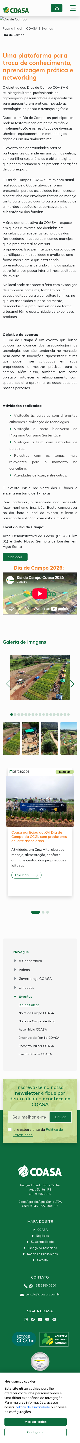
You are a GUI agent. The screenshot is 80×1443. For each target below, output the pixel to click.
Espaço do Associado (42, 1248)
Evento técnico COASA (35, 1054)
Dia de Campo (13, 35)
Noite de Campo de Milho (37, 1021)
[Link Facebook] (33, 1319)
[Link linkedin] (40, 1319)
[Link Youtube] (47, 1319)
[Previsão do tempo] (56, 8)
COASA (31, 28)
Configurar (35, 1432)
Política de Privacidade (32, 1407)
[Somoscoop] (24, 1339)
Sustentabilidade (42, 1241)
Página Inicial (12, 28)
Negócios (42, 1235)
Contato (42, 1260)
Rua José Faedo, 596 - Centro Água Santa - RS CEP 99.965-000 (40, 1189)
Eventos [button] (25, 996)
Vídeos (24, 969)
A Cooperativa (30, 961)
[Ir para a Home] (16, 9)
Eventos (47, 28)
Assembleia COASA (33, 1029)
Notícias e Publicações (42, 1254)
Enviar (60, 1117)
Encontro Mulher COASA (36, 1046)
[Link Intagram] (26, 1319)
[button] (11, 714)
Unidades (26, 987)
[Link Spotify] (54, 1319)
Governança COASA (35, 978)
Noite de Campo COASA (36, 1013)
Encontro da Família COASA (39, 1038)
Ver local (15, 557)
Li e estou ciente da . (38, 1132)
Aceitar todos (35, 1422)
